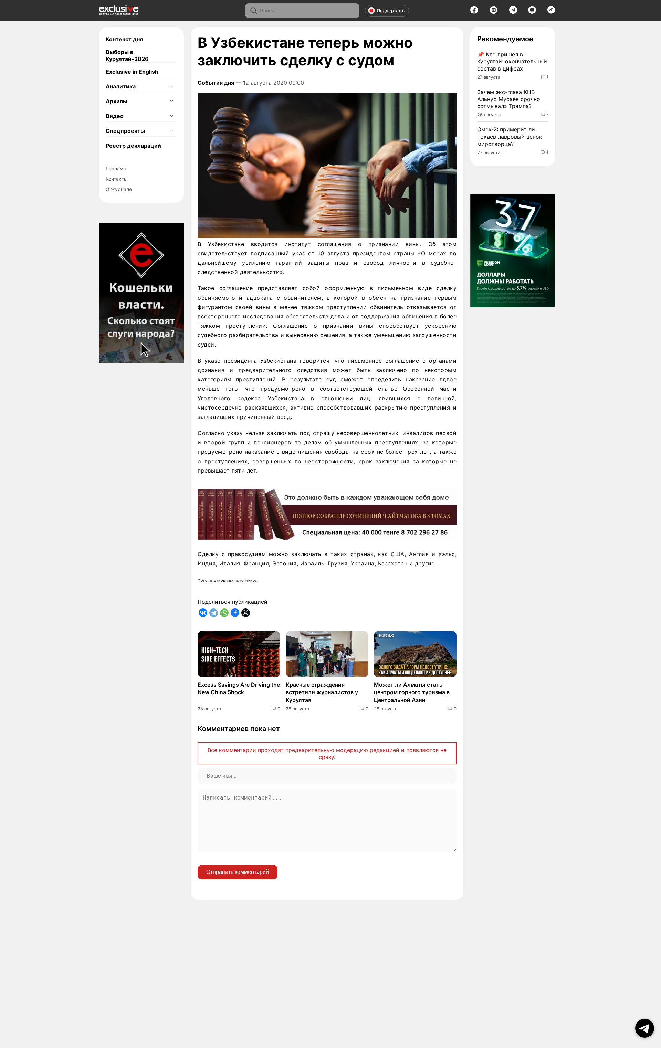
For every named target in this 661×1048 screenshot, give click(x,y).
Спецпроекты (125, 130)
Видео (115, 116)
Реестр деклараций (133, 145)
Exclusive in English (132, 71)
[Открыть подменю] (171, 86)
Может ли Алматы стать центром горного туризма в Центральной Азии (412, 692)
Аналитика (121, 86)
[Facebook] (474, 12)
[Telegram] (513, 11)
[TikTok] (551, 11)
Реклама (116, 168)
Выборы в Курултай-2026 (127, 55)
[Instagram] (494, 12)
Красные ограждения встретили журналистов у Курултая (322, 692)
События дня (216, 82)
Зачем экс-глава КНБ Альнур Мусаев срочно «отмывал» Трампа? (508, 99)
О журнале (119, 189)
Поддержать (391, 10)
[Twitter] (245, 612)
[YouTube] (532, 12)
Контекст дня (124, 39)
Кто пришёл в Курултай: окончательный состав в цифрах (512, 61)
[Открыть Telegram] (644, 1028)
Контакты (117, 179)
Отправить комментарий (237, 872)
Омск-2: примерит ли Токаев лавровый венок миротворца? (509, 136)
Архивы (116, 101)
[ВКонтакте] (203, 612)
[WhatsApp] (224, 612)
